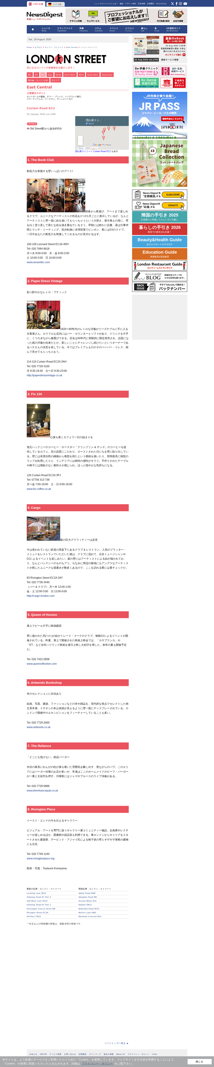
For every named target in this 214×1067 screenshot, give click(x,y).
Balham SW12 (85, 905)
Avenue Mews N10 (87, 901)
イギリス (36, 3)
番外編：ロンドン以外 (38, 80)
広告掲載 (141, 4)
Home (29, 47)
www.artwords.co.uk (38, 727)
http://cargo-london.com (41, 595)
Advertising (161, 4)
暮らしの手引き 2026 (160, 229)
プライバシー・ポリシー (97, 1063)
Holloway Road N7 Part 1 (39, 905)
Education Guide (160, 254)
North (58, 75)
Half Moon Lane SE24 (37, 901)
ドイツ (55, 3)
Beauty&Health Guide (160, 241)
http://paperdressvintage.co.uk (44, 375)
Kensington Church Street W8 (41, 909)
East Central (72, 47)
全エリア (56, 80)
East (50, 75)
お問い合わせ (70, 1054)
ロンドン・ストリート (54, 47)
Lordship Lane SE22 (36, 893)
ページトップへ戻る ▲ (116, 1043)
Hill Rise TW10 (34, 916)
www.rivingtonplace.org (41, 858)
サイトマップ (95, 1054)
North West (70, 75)
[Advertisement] (52, 951)
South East (107, 75)
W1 (36, 75)
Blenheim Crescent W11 (90, 916)
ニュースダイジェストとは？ (106, 4)
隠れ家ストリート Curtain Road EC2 (93, 151)
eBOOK (43, 1054)
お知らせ (33, 1054)
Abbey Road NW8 (87, 893)
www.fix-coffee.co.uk (39, 488)
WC (29, 75)
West (81, 75)
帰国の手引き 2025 (159, 217)
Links (154, 1054)
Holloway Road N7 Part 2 (39, 897)
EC (42, 75)
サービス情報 (55, 1054)
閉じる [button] (199, 1061)
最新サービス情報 (156, 60)
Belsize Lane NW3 (87, 913)
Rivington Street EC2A (37, 913)
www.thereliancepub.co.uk (42, 790)
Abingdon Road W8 (88, 897)
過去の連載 (109, 1054)
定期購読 (150, 4)
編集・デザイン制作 (128, 4)
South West (92, 75)
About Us (120, 1054)
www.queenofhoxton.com (42, 663)
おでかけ (38, 47)
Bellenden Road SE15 (89, 909)
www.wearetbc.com (38, 262)
